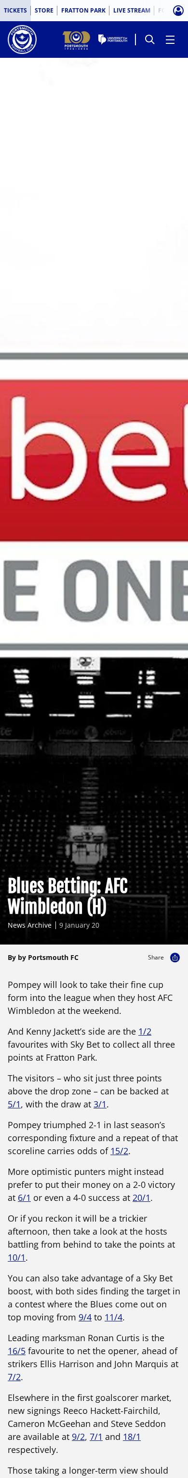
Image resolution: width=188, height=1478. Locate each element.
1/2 (144, 1031)
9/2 (78, 1436)
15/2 (119, 1151)
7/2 (14, 1377)
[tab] (15, 10)
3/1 (100, 1104)
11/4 (113, 1317)
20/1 (141, 1197)
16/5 (17, 1351)
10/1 (17, 1257)
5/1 (14, 1104)
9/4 (85, 1317)
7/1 (96, 1436)
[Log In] (178, 10)
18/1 (132, 1436)
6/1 (24, 1197)
